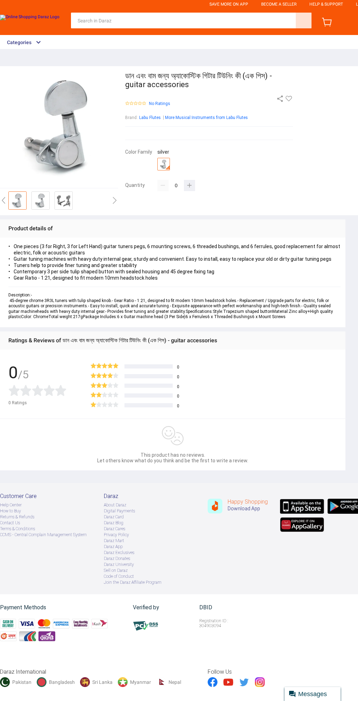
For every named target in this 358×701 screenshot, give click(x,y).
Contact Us (10, 522)
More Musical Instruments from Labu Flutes (206, 117)
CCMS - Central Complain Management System (43, 534)
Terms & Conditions (17, 528)
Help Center (11, 505)
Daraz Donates (117, 558)
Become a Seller (278, 4)
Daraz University (119, 564)
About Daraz (115, 505)
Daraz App (113, 546)
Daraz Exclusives (119, 552)
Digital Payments (119, 511)
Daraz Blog (113, 522)
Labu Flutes (150, 117)
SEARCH (304, 20)
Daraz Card (114, 516)
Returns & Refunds (17, 516)
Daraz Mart (114, 540)
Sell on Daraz (116, 570)
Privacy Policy (116, 534)
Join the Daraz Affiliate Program (133, 582)
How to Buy (10, 511)
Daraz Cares (114, 528)
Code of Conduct (119, 576)
